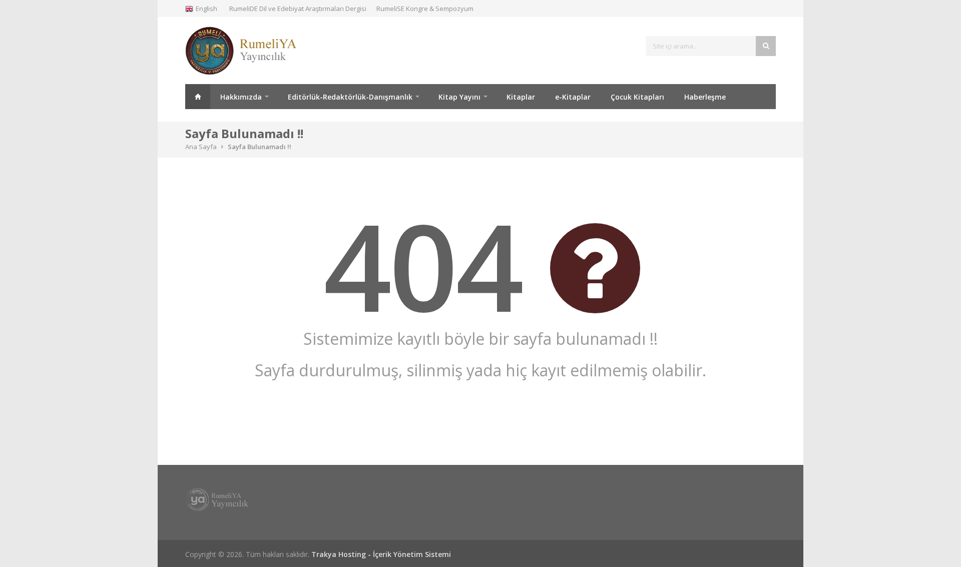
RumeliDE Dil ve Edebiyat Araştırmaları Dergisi (297, 8)
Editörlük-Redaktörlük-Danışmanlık (350, 97)
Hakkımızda (241, 97)
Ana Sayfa (197, 96)
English (206, 8)
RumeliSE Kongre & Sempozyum (424, 8)
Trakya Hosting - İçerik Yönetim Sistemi (381, 554)
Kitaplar (521, 97)
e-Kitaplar (573, 97)
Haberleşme (705, 97)
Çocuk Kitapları (637, 97)
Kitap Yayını (459, 97)
